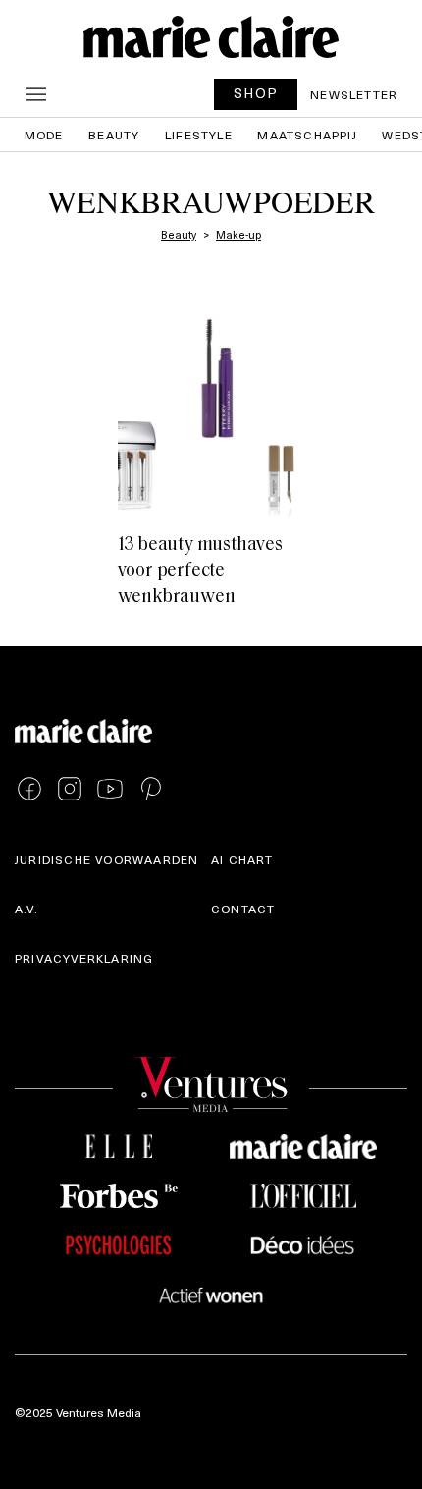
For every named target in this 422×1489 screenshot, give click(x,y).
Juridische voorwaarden (106, 859)
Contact (243, 908)
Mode (44, 134)
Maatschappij (306, 134)
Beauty (113, 134)
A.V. (26, 908)
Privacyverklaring (84, 957)
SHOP (256, 93)
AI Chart (242, 859)
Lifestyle (199, 134)
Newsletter (353, 94)
